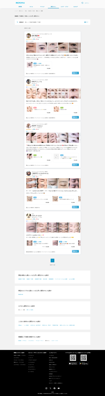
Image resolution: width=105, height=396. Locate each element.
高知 (26, 10)
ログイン (87, 3)
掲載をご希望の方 (52, 364)
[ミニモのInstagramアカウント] (46, 388)
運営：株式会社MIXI (53, 357)
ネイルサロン (31, 340)
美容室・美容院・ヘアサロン (20, 355)
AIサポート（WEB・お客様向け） (56, 383)
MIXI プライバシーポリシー (54, 378)
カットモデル (31, 371)
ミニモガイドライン (53, 371)
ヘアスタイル (31, 355)
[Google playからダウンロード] (83, 363)
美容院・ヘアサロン (22, 340)
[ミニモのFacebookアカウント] (54, 388)
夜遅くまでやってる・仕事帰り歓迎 (67, 325)
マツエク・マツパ (39, 340)
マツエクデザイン (32, 369)
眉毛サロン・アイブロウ (19, 362)
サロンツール (51, 367)
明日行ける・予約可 (46, 325)
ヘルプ (50, 380)
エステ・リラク (55, 340)
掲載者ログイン (52, 369)
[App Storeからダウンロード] (73, 363)
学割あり (20, 325)
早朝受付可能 (55, 325)
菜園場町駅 (51, 279)
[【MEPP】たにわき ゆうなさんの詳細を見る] (52, 189)
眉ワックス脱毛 (30, 309)
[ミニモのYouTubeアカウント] (58, 388)
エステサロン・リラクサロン (20, 364)
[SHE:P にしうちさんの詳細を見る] (52, 98)
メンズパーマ (31, 364)
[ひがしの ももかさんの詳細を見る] (52, 232)
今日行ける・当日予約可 (35, 325)
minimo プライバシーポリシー (55, 376)
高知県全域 (20, 294)
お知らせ (51, 360)
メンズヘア (30, 357)
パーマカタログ (31, 362)
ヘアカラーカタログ (32, 360)
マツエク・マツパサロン (19, 360)
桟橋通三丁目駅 (21, 279)
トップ (16, 10)
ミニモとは (51, 355)
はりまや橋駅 (72, 279)
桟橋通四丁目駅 (38, 279)
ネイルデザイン (31, 367)
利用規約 (51, 373)
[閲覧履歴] (82, 3)
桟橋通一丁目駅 (30, 279)
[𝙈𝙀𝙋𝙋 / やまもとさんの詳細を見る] (52, 145)
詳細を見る (75, 73)
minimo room (51, 362)
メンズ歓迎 (26, 325)
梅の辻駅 (45, 279)
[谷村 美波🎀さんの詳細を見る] (52, 53)
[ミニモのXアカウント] (50, 388)
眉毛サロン (21, 10)
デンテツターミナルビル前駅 (61, 279)
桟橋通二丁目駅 (31, 10)
